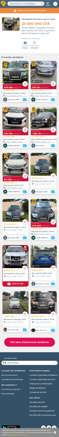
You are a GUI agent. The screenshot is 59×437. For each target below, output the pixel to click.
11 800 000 (11, 270)
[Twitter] (49, 428)
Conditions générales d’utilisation (43, 375)
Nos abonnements (37, 402)
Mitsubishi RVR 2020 (42, 273)
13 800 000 (10, 136)
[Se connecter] (55, 4)
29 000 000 (39, 136)
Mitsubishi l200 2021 (13, 185)
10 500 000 (39, 90)
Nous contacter (7, 394)
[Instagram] (54, 428)
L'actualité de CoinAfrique (12, 379)
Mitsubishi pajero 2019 (43, 319)
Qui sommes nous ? (9, 375)
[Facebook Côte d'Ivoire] (43, 428)
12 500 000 (10, 182)
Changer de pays (10, 358)
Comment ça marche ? (11, 389)
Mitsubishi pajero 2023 (42, 231)
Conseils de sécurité (38, 392)
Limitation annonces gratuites (42, 411)
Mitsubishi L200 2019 (14, 274)
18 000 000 (39, 178)
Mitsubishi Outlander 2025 (44, 139)
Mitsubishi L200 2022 (14, 139)
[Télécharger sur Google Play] (11, 428)
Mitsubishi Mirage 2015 (14, 319)
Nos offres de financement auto (43, 415)
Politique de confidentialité (41, 384)
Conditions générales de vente (42, 379)
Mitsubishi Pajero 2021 (14, 93)
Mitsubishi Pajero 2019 (43, 181)
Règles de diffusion (38, 388)
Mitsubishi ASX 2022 (41, 93)
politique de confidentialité (17, 435)
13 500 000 (10, 90)
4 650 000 (10, 316)
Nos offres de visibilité (38, 406)
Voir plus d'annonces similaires (29, 342)
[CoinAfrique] (3, 4)
